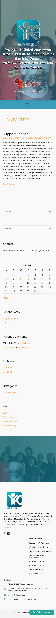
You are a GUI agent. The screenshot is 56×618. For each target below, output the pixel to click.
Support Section (16, 134)
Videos (6, 322)
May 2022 (7, 372)
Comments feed (10, 421)
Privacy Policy (35, 573)
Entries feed (8, 417)
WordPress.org (9, 425)
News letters (25, 343)
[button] (27, 105)
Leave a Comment (11, 138)
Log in (5, 413)
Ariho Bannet (9, 347)
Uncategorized (29, 138)
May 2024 (7, 368)
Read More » (8, 184)
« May (5, 298)
